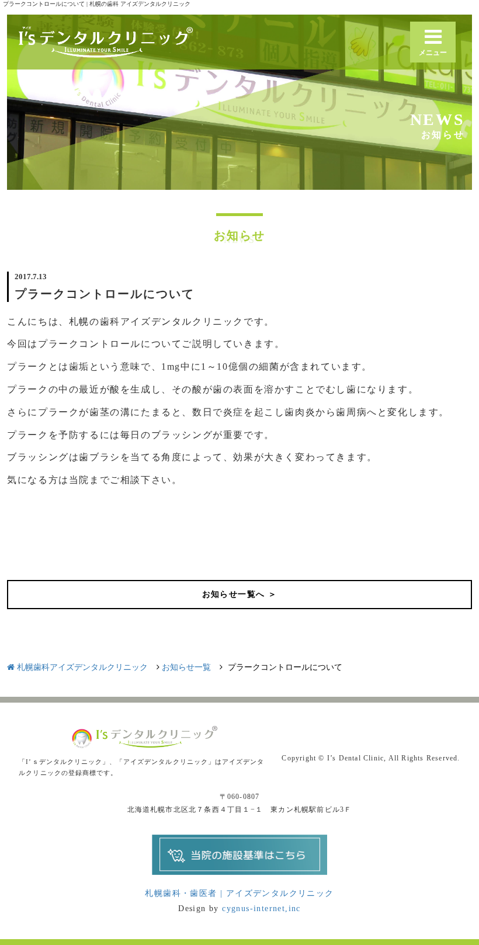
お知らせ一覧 (186, 667)
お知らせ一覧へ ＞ (239, 594)
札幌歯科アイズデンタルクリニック (81, 667)
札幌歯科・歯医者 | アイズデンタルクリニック (239, 893)
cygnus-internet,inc (261, 908)
